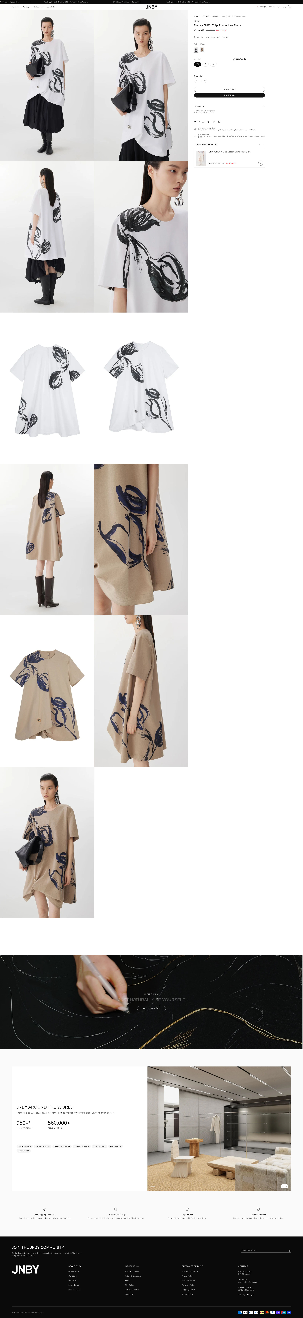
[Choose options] (260, 163)
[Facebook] (208, 121)
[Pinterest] (213, 121)
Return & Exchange (133, 1276)
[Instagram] (203, 121)
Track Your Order (132, 1271)
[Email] (219, 121)
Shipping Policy (188, 1290)
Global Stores (74, 1271)
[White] (196, 49)
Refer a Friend (74, 1290)
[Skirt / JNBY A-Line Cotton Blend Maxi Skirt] (201, 158)
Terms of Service (188, 1280)
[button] (279, 6)
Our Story (72, 1276)
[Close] (301, 1305)
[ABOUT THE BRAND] (151, 1002)
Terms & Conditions (190, 1271)
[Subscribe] (289, 1251)
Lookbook (72, 1280)
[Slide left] (259, 144)
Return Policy (187, 1294)
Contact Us (129, 1294)
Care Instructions (132, 1290)
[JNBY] (151, 7)
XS (197, 64)
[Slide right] (263, 144)
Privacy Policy (187, 1276)
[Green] (202, 49)
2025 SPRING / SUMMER (210, 16)
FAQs (127, 1280)
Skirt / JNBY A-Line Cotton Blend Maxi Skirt (229, 152)
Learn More (251, 130)
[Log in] (284, 6)
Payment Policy (188, 1285)
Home (196, 16)
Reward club (73, 1285)
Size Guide (129, 1285)
